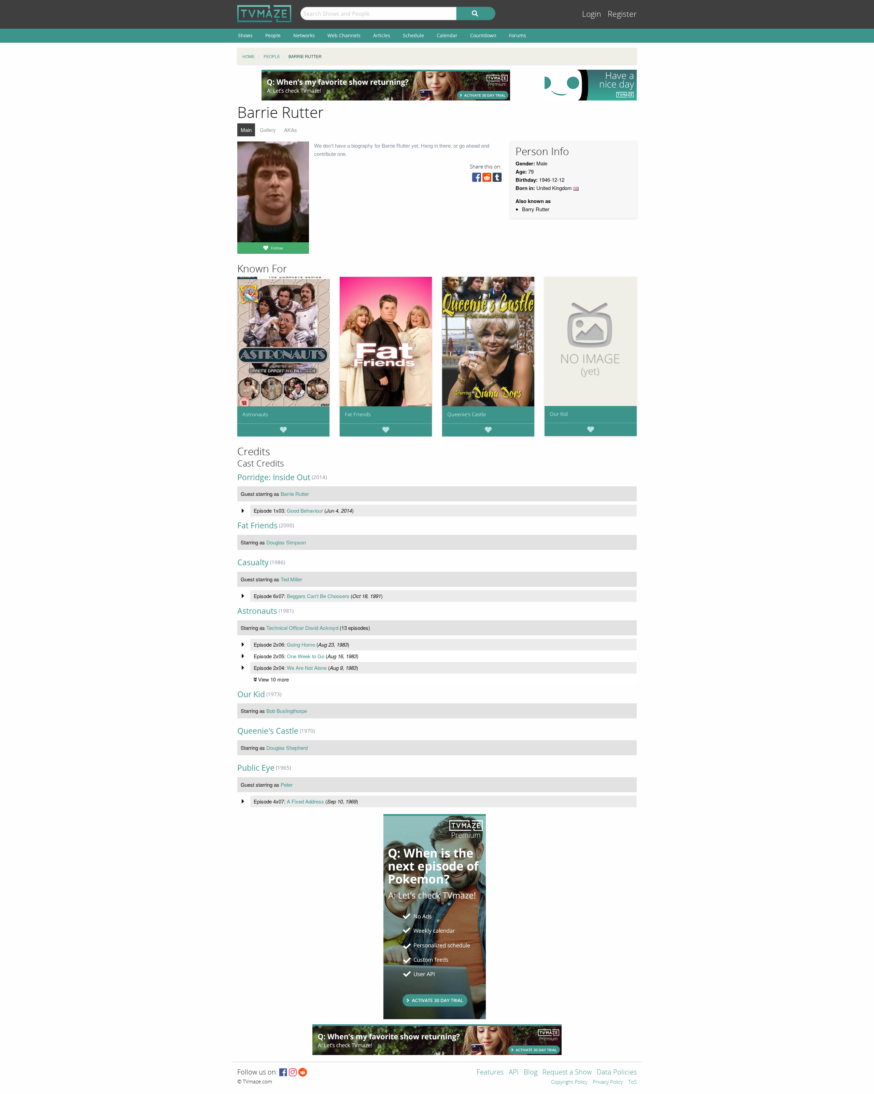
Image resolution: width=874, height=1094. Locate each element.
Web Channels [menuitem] (344, 35)
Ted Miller (291, 579)
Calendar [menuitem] (447, 35)
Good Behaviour (305, 510)
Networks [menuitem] (304, 35)
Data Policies (617, 1072)
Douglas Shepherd (287, 747)
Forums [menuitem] (517, 35)
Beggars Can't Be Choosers (318, 595)
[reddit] (486, 179)
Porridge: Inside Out (273, 477)
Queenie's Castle (466, 414)
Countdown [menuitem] (483, 35)
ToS (632, 1082)
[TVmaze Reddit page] (302, 1072)
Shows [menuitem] (245, 35)
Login (591, 14)
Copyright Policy (569, 1082)
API (514, 1072)
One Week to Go (305, 656)
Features (490, 1072)
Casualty (253, 562)
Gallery (268, 129)
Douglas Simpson (286, 542)
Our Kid (559, 413)
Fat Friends (358, 414)
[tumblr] (497, 179)
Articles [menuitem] (381, 35)
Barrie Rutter (295, 493)
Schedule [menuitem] (413, 35)
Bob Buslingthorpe (286, 710)
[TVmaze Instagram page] (293, 1072)
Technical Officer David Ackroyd (302, 627)
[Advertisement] (386, 85)
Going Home (301, 644)
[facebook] (476, 179)
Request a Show (567, 1072)
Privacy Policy (608, 1082)
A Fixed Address (305, 801)
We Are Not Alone (307, 667)
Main (246, 129)
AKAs (290, 129)
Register (622, 14)
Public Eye (255, 767)
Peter (287, 784)
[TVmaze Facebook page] (283, 1072)
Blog (530, 1072)
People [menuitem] (273, 35)
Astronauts (255, 414)
